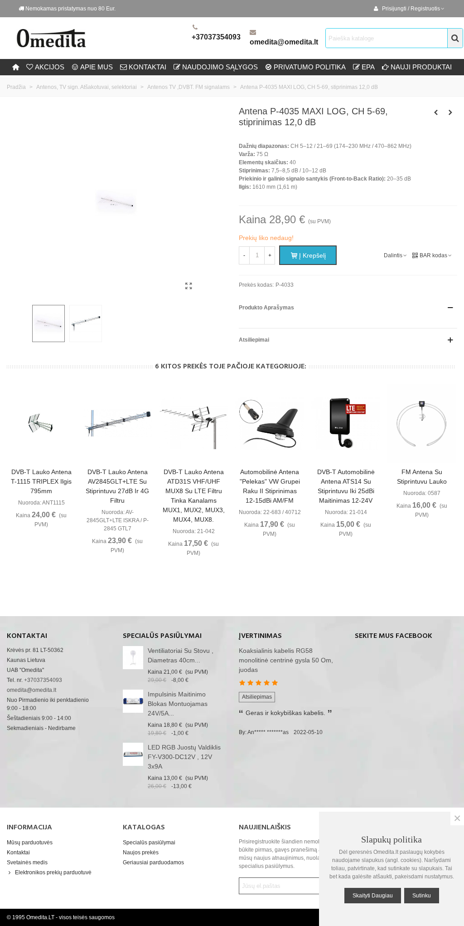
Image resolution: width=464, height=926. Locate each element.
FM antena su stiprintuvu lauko (422, 476)
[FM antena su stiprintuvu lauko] (421, 423)
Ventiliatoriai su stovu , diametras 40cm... (180, 655)
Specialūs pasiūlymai (162, 636)
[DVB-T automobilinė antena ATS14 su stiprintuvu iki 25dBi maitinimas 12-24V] (345, 423)
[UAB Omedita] (102, 38)
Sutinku (421, 895)
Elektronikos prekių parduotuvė (53, 872)
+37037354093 (216, 37)
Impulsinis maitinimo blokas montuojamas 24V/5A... (178, 704)
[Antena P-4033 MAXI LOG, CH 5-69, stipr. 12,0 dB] (188, 286)
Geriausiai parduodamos (153, 862)
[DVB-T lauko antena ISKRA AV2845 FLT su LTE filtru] (436, 112)
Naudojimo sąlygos (220, 67)
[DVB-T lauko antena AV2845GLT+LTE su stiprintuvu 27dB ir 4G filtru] (117, 423)
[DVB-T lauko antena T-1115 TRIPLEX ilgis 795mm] (41, 423)
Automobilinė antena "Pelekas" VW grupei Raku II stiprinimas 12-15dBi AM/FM (270, 486)
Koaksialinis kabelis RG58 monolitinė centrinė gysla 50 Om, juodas (286, 660)
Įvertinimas (260, 636)
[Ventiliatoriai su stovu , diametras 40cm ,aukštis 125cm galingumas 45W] (133, 657)
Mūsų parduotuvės (30, 842)
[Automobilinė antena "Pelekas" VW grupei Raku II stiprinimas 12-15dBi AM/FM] (269, 423)
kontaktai (147, 67)
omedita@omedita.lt (284, 42)
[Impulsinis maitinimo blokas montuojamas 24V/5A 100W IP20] (133, 701)
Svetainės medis (27, 862)
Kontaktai (18, 852)
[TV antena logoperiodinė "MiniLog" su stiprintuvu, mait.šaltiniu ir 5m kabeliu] (450, 112)
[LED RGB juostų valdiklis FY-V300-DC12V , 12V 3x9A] (133, 754)
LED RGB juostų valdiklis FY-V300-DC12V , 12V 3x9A (184, 757)
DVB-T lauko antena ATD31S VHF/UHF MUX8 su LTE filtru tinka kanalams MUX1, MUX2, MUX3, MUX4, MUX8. (194, 495)
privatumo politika (310, 67)
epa (368, 67)
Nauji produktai (421, 67)
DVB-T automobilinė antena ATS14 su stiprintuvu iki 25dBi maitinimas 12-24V (346, 486)
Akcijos (49, 67)
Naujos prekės (141, 852)
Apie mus (96, 67)
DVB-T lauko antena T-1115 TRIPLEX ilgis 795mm (41, 481)
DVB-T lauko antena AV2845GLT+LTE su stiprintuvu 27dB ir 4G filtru (117, 486)
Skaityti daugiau (373, 895)
